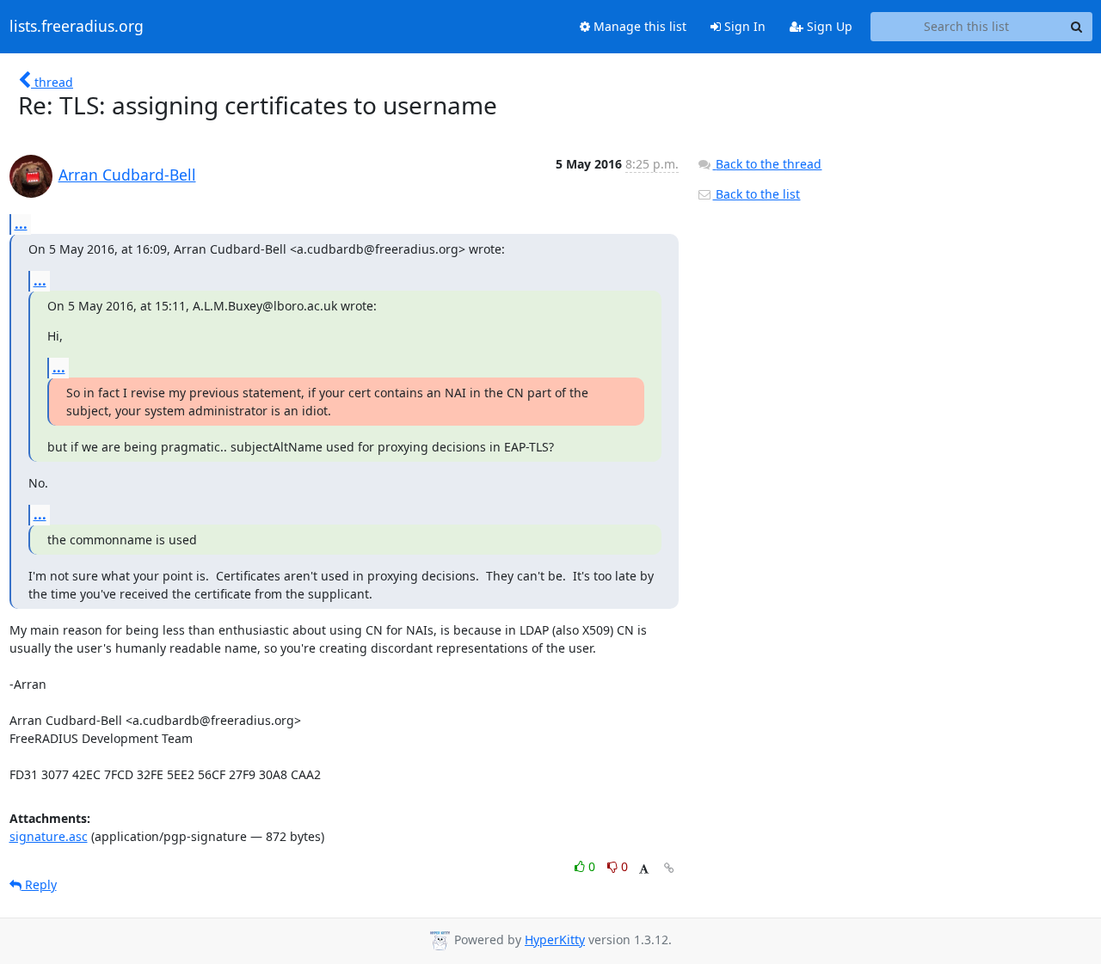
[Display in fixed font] (643, 869)
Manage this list (638, 26)
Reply (39, 884)
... (21, 223)
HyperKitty (555, 939)
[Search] (1076, 26)
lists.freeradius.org (76, 26)
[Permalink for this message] (669, 868)
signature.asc (48, 836)
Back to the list (756, 194)
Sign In (743, 26)
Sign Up (827, 26)
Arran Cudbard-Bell (127, 174)
